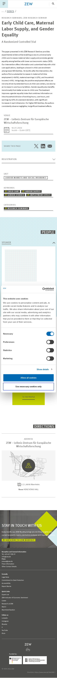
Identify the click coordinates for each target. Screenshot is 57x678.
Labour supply (33, 191)
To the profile (28, 397)
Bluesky (4, 624)
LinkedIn (5, 618)
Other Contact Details (9, 566)
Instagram (5, 621)
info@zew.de (6, 557)
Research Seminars (18, 208)
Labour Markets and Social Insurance (25, 178)
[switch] (50, 342)
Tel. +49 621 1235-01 (8, 554)
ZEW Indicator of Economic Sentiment (15, 598)
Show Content (28, 475)
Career (4, 601)
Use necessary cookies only (29, 386)
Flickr (3, 633)
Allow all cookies (28, 378)
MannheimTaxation (8, 610)
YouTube (5, 630)
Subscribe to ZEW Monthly (20, 540)
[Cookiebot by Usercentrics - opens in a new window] (42, 289)
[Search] (53, 3)
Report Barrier (6, 586)
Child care (13, 191)
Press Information (8, 564)
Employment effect (40, 195)
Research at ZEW (7, 604)
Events (10, 11)
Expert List (5, 594)
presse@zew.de (7, 561)
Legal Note (5, 577)
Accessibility (6, 583)
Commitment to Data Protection (13, 580)
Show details (43, 369)
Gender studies (16, 195)
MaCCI (4, 607)
